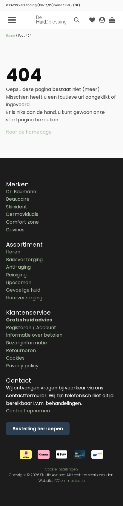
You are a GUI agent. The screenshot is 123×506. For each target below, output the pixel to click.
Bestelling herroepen (38, 428)
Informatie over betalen (34, 335)
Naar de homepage (29, 132)
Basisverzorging (24, 259)
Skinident (16, 206)
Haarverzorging (24, 297)
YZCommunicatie (69, 480)
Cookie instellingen (61, 469)
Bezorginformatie (26, 342)
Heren (13, 251)
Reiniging (16, 274)
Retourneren (21, 350)
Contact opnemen (28, 410)
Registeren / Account (31, 327)
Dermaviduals (22, 214)
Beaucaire (18, 199)
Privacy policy (22, 365)
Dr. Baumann (21, 191)
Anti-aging (18, 267)
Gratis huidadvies (29, 319)
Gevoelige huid (23, 290)
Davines (15, 229)
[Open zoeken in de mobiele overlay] (77, 20)
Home (10, 35)
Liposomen (18, 282)
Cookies (15, 358)
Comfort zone (22, 222)
